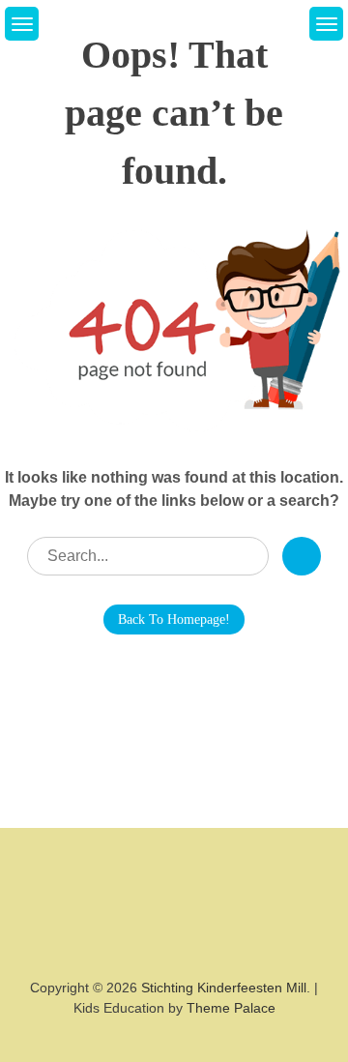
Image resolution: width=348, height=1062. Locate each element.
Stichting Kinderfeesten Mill (223, 987)
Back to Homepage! (174, 619)
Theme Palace (231, 1008)
